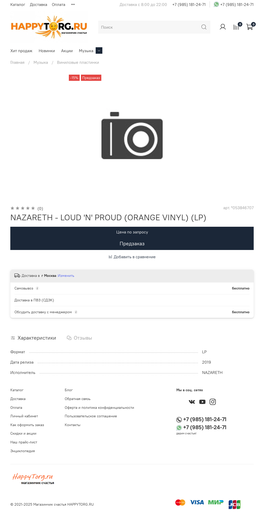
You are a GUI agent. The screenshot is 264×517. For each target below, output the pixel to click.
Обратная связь (77, 398)
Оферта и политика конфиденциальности (99, 407)
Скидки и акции (23, 433)
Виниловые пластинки (78, 62)
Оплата (58, 4)
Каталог (17, 4)
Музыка (86, 50)
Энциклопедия (22, 451)
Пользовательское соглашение (91, 416)
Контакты (72, 424)
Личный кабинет (24, 416)
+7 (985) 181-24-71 (189, 4)
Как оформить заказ (27, 424)
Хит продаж (21, 50)
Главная (17, 62)
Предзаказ (132, 243)
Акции (67, 50)
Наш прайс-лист (23, 442)
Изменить (66, 275)
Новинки (47, 50)
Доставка (38, 4)
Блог (69, 390)
